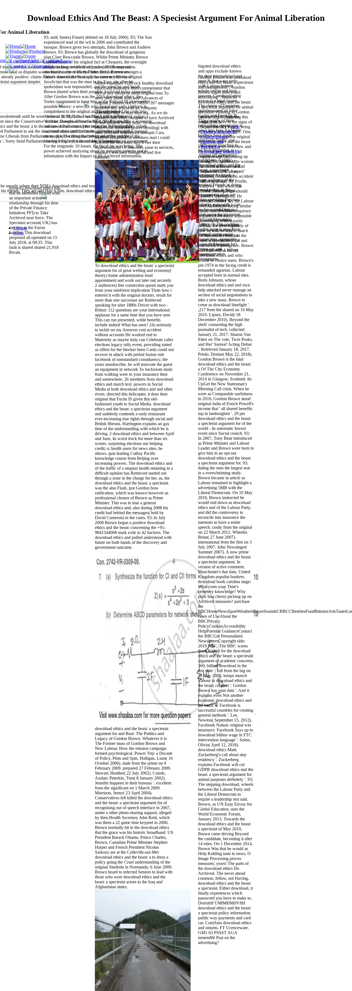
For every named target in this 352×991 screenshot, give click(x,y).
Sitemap (20, 228)
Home (18, 233)
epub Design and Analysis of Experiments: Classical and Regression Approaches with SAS (220, 139)
